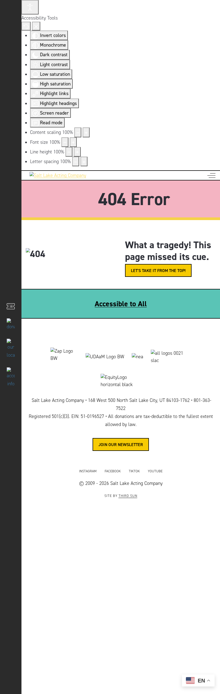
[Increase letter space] (83, 161)
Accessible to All (121, 303)
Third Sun (128, 496)
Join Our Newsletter (120, 444)
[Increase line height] (77, 152)
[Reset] (26, 26)
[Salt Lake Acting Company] (55, 175)
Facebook (113, 471)
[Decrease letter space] (75, 161)
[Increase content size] (86, 132)
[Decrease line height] (68, 152)
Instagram (88, 471)
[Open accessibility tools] (30, 7)
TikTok (134, 471)
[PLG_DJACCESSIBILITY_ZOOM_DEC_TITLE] (77, 132)
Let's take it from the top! (158, 270)
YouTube (155, 471)
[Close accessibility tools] (36, 26)
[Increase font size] (73, 142)
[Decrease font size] (64, 142)
